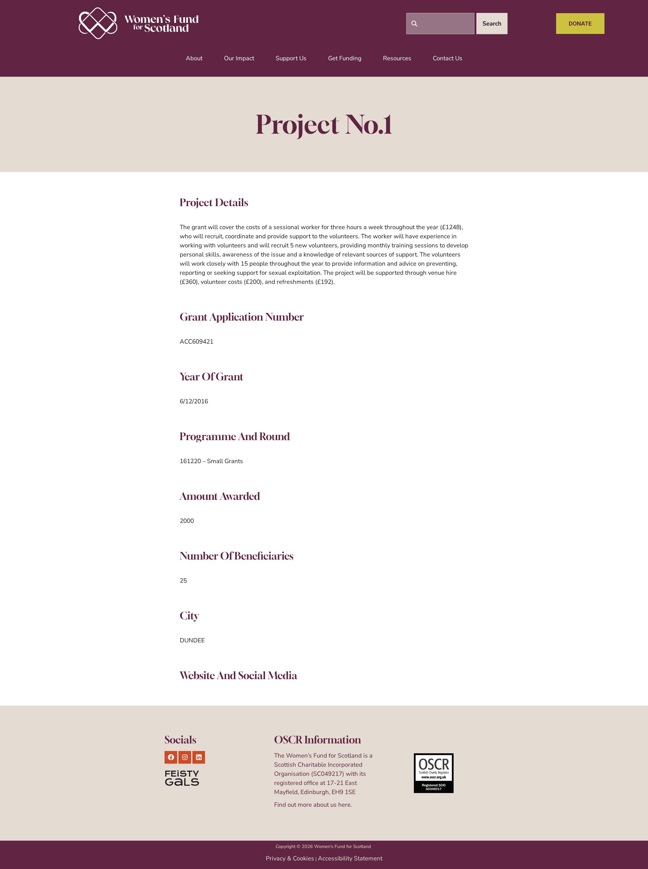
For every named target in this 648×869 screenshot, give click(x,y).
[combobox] (440, 23)
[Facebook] (171, 757)
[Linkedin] (198, 757)
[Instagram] (184, 757)
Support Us (291, 58)
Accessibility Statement (350, 858)
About (194, 58)
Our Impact (239, 58)
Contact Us (447, 58)
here (344, 805)
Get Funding (344, 58)
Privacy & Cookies (290, 858)
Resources (397, 58)
